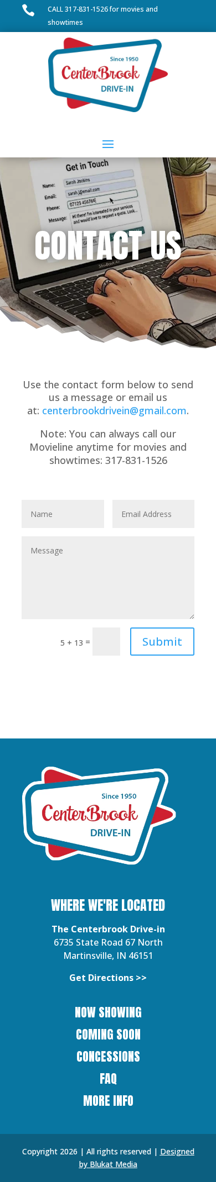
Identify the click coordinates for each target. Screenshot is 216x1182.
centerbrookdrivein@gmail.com (114, 410)
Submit (162, 641)
